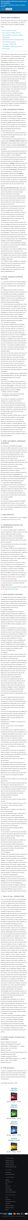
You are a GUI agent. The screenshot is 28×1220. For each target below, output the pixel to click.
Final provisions (6, 48)
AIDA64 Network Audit (10, 1166)
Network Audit (14, 1139)
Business (14, 1123)
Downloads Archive (10, 1174)
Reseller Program (9, 1205)
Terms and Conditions (10, 1192)
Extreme (14, 1089)
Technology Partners (10, 1201)
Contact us (8, 1186)
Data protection (6, 37)
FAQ (6, 1184)
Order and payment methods (9, 30)
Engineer (14, 1106)
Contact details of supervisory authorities (12, 46)
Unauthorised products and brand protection (13, 39)
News (6, 1197)
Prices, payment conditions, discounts (11, 32)
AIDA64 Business (9, 1164)
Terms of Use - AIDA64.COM (9, 44)
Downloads (8, 1172)
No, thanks (8, 9)
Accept (3, 9)
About (6, 1209)
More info (3, 6)
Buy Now (9, 1101)
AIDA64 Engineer (9, 1162)
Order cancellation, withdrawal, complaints (12, 35)
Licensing (7, 1188)
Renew (13, 1101)
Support (7, 1179)
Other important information (9, 42)
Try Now (19, 1101)
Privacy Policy (17, 519)
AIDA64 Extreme (9, 1160)
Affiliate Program (9, 1207)
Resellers (7, 1203)
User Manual (8, 1181)
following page (14, 589)
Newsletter (8, 1199)
